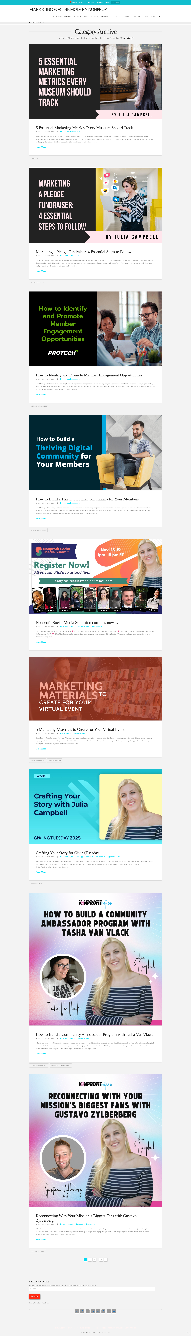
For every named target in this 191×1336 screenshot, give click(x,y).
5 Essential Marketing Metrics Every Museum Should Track (84, 127)
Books (87, 1328)
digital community (38, 530)
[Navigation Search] (159, 17)
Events (64, 733)
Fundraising (66, 256)
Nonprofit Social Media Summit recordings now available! (83, 622)
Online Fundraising (100, 857)
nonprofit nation (37, 1251)
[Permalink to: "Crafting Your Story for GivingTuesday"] (95, 806)
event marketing (37, 760)
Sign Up (115, 2)
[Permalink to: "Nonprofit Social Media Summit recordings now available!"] (95, 576)
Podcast (111, 1328)
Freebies (103, 1328)
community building (39, 1065)
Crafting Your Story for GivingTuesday (67, 853)
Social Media (98, 626)
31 (101, 1259)
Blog (82, 1328)
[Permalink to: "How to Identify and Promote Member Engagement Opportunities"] (95, 328)
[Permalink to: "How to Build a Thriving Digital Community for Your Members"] (95, 452)
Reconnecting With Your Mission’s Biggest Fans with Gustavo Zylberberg (86, 1218)
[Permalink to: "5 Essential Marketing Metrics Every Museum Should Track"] (95, 81)
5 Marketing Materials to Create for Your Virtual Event (80, 729)
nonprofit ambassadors (60, 1065)
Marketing (65, 132)
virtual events (55, 760)
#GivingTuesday (37, 884)
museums (34, 159)
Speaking (119, 1328)
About (76, 1328)
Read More (41, 147)
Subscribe (34, 1296)
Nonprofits (75, 132)
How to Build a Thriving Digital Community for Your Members (87, 499)
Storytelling (115, 857)
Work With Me (130, 1328)
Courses (95, 1328)
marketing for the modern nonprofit (69, 9)
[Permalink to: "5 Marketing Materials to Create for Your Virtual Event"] (95, 688)
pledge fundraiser (38, 282)
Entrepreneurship (68, 1224)
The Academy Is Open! (63, 1328)
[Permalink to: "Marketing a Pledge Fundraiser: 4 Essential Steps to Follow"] (95, 205)
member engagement (39, 406)
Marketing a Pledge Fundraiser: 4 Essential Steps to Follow (83, 251)
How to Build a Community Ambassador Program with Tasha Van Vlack (94, 1034)
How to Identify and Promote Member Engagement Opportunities (89, 375)
